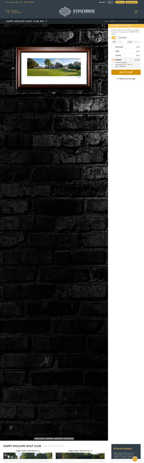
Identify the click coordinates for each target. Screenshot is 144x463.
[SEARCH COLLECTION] (8, 10)
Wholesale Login (131, 2)
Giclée (114, 42)
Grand (127, 55)
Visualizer (123, 37)
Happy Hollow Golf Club (128, 21)
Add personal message (126, 79)
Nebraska (113, 21)
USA (106, 21)
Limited (127, 62)
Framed (130, 42)
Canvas (120, 42)
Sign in (110, 2)
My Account (120, 2)
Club (127, 51)
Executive (127, 47)
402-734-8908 (29, 2)
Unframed (136, 42)
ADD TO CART (126, 72)
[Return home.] (72, 12)
